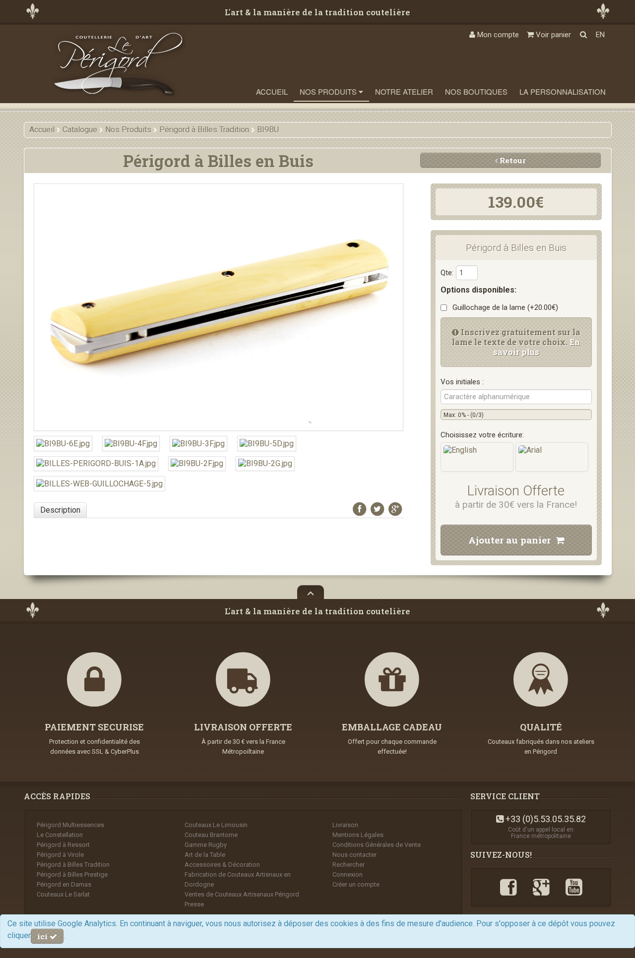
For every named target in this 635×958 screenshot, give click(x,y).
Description (60, 510)
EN (600, 34)
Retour (512, 160)
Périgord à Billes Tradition (73, 864)
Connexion (347, 874)
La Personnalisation (562, 91)
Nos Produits (329, 91)
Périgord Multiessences (70, 825)
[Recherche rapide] (583, 34)
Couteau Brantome (211, 834)
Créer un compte (356, 884)
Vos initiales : (462, 381)
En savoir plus (536, 347)
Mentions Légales (357, 834)
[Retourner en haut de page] (310, 592)
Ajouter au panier (512, 540)
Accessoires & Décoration (222, 864)
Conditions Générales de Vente (376, 844)
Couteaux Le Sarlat (63, 894)
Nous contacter (354, 854)
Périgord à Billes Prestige (72, 874)
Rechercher (348, 864)
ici (43, 936)
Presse (194, 904)
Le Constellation (60, 834)
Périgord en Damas (64, 884)
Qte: (447, 272)
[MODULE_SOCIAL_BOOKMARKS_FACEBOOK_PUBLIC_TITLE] (360, 509)
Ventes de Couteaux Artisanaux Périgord (242, 894)
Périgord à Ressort (63, 844)
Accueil (272, 91)
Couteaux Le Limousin (216, 825)
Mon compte (497, 34)
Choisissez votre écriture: (482, 434)
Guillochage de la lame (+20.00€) (503, 307)
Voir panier (552, 34)
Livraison (345, 825)
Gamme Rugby (206, 844)
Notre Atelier (404, 91)
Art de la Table (205, 854)
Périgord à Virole (60, 854)
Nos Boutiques (476, 91)
